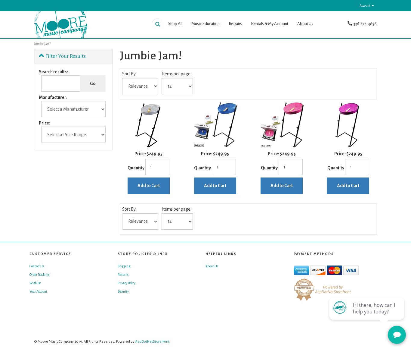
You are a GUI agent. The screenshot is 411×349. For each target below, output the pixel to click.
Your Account (38, 291)
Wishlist (35, 283)
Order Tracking (39, 274)
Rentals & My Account (269, 23)
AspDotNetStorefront (152, 342)
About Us (305, 23)
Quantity (136, 167)
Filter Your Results (65, 56)
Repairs (235, 23)
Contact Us (36, 266)
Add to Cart (149, 185)
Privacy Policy (126, 283)
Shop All (175, 23)
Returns (123, 274)
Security (123, 291)
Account (365, 5)
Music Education (205, 23)
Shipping (124, 266)
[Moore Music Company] (88, 24)
